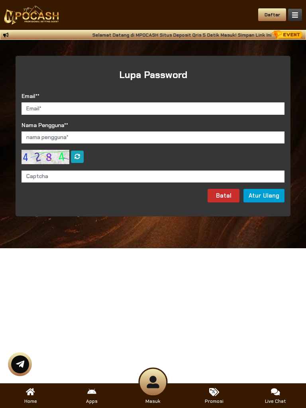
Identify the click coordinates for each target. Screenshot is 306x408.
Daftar (272, 15)
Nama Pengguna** (45, 125)
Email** (30, 96)
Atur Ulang (264, 196)
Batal (223, 196)
